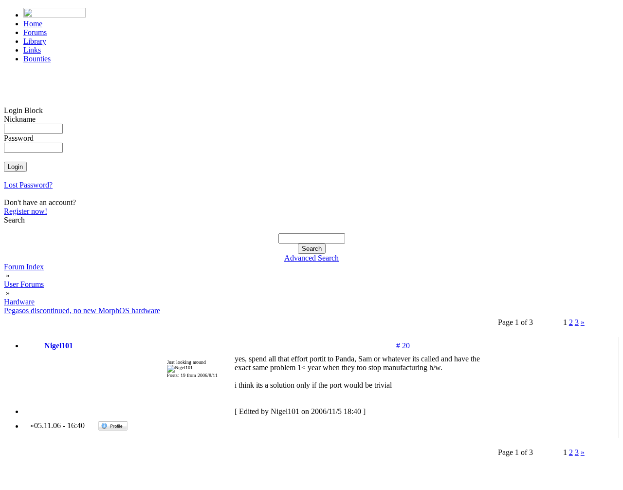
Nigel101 (58, 345)
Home (32, 23)
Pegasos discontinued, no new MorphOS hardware (82, 310)
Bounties (37, 59)
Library (34, 41)
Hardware (19, 302)
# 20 (403, 345)
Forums (35, 32)
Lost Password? (28, 185)
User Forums (24, 284)
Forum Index (24, 267)
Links (32, 50)
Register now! (25, 211)
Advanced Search (311, 258)
